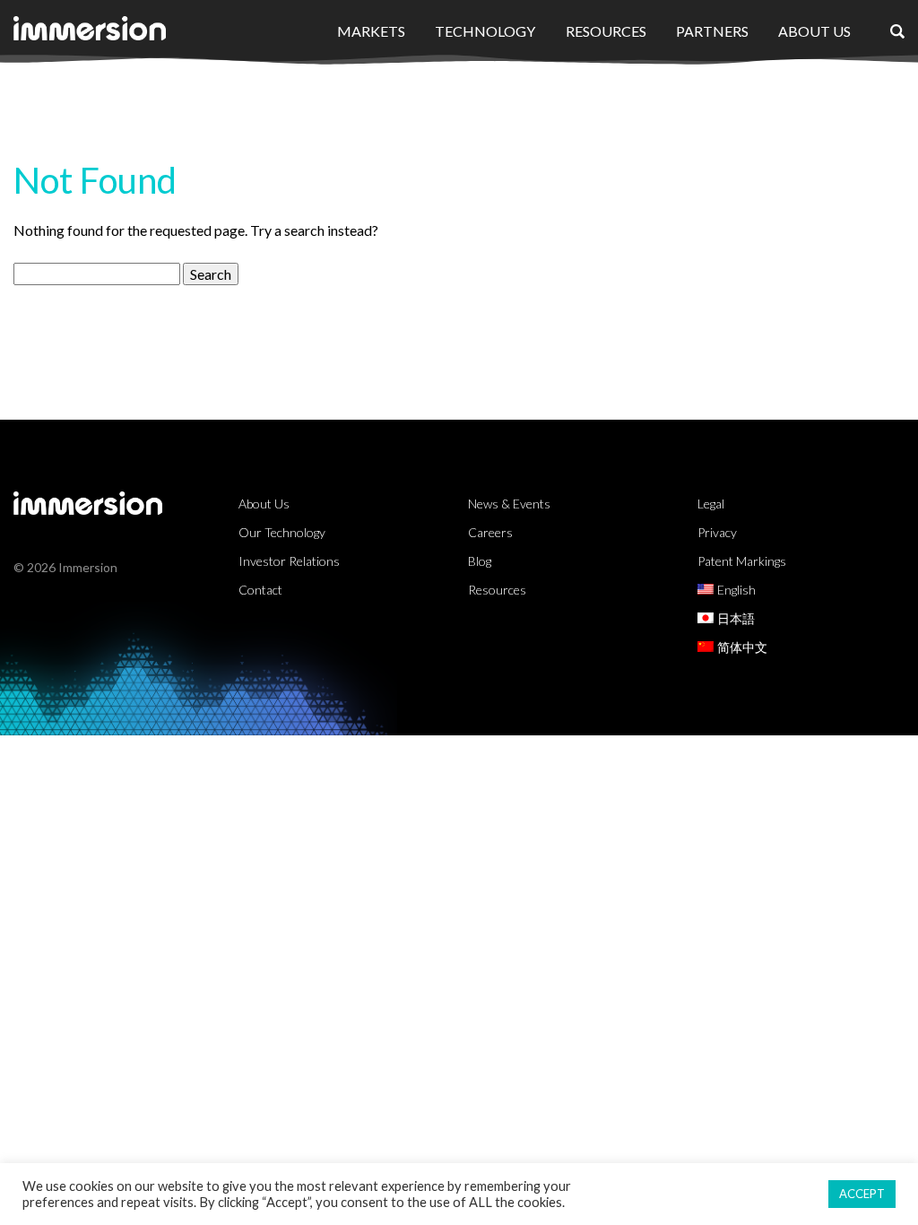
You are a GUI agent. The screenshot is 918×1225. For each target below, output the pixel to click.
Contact (260, 589)
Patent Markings (741, 561)
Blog (479, 561)
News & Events (509, 503)
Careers (490, 532)
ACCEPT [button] (862, 1193)
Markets (371, 30)
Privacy (717, 532)
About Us (814, 30)
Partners (712, 30)
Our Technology (281, 532)
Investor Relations (289, 561)
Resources (606, 30)
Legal (710, 503)
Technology (485, 30)
